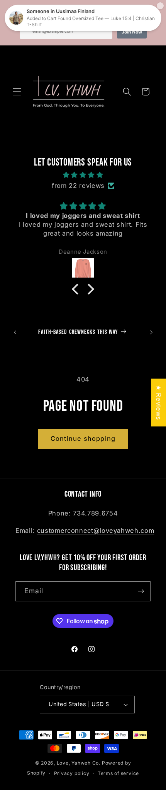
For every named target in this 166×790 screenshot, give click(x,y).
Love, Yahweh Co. (78, 763)
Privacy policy (72, 773)
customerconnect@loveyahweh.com (95, 530)
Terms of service (118, 773)
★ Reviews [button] (159, 402)
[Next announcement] (151, 332)
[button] (17, 91)
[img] (83, 175)
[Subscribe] (141, 591)
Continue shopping (83, 438)
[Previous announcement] (15, 332)
